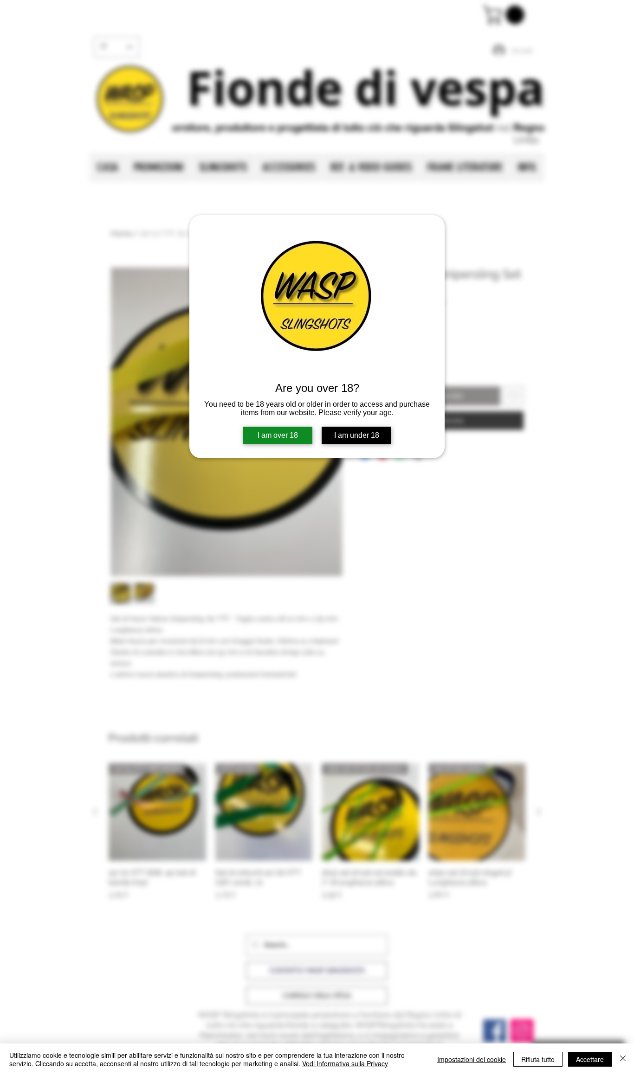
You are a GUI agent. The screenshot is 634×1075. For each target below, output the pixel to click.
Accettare (590, 1059)
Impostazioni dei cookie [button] (471, 1059)
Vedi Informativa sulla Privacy (345, 1063)
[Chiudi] (622, 1059)
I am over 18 (278, 435)
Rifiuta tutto (538, 1059)
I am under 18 (356, 435)
